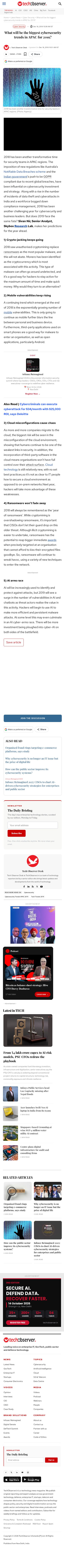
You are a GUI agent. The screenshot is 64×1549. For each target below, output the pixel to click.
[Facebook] (24, 886)
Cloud (36, 1373)
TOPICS (38, 1359)
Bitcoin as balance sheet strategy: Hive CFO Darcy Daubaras (27, 987)
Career (36, 1433)
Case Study (8, 1409)
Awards (7, 1437)
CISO (6, 1405)
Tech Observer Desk (19, 47)
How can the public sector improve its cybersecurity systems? (26, 770)
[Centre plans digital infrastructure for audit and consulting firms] (10, 1152)
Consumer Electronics (13, 1381)
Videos (36, 1392)
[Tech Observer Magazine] (32, 3)
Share (37, 54)
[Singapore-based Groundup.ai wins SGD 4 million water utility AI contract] (10, 1133)
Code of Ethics (39, 1437)
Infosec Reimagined (12, 1420)
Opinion (7, 1392)
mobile (8, 312)
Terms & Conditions (24, 1520)
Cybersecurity (29, 892)
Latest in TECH (13, 1010)
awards (52, 540)
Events (7, 1433)
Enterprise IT (9, 1373)
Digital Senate (10, 1424)
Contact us (38, 1424)
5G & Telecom (39, 1377)
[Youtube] (41, 886)
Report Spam (48, 1524)
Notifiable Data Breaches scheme (25, 172)
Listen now (41, 994)
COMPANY (39, 1415)
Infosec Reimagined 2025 (14, 779)
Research (20, 226)
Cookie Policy (40, 1520)
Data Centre (38, 1381)
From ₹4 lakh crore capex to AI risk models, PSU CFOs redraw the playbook (27, 1056)
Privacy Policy (9, 1520)
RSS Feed (36, 1524)
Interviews (8, 1396)
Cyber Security (29, 17)
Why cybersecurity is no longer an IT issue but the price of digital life (47, 1207)
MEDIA (37, 1387)
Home (6, 17)
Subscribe (16, 833)
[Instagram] (28, 1472)
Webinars (37, 1400)
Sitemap (7, 1528)
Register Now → (32, 393)
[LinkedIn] (17, 1472)
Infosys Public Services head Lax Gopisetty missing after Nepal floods (34, 1091)
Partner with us (40, 1428)
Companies (38, 1409)
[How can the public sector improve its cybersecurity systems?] (18, 1230)
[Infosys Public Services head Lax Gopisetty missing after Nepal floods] (10, 1093)
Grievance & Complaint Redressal (17, 1524)
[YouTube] (22, 1472)
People (36, 1405)
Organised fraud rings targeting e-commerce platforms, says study (15, 1207)
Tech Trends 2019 (37, 897)
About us (37, 1420)
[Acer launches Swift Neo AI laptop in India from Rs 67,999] (10, 1113)
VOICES (8, 1387)
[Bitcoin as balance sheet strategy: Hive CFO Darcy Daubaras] (28, 968)
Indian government (15, 176)
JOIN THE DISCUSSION (33, 718)
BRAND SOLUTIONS (15, 1415)
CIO (5, 1400)
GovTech (7, 1368)
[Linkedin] (28, 886)
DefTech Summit (11, 1428)
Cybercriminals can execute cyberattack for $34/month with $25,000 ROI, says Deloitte (32, 409)
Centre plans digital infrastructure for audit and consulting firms (34, 1150)
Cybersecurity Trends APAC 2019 (16, 897)
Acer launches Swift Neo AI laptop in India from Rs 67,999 (35, 1109)
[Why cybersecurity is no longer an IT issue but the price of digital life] (48, 1191)
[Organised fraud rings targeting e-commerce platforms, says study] (18, 1191)
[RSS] (33, 886)
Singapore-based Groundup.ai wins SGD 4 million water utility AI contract (36, 1130)
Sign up (51, 1460)
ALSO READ (13, 741)
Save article (13, 642)
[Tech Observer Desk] (6, 47)
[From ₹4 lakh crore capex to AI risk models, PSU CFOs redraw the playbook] (27, 1030)
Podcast (37, 1396)
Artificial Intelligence (42, 1368)
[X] (37, 886)
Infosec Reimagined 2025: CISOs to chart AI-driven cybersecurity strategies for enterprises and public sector (32, 785)
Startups (7, 1377)
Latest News (16, 17)
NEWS (7, 1359)
